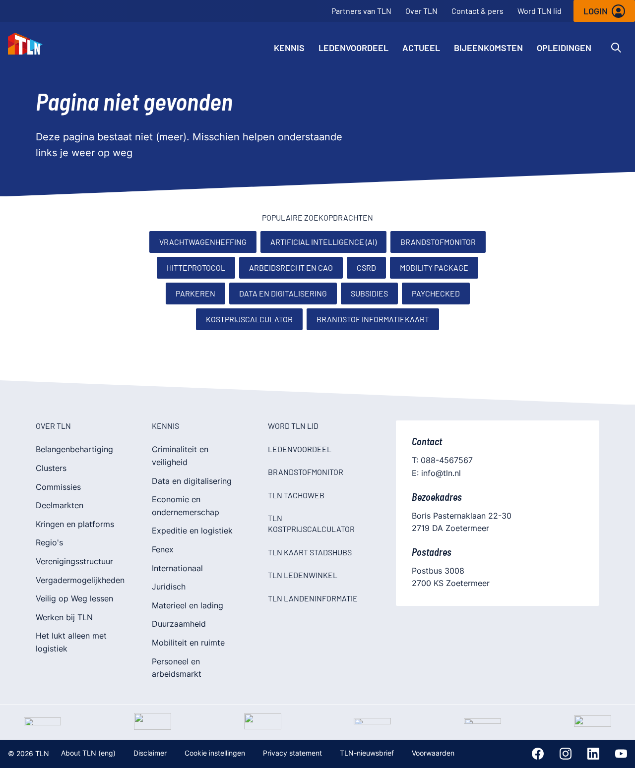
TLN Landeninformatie (313, 598)
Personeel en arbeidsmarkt (176, 667)
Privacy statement (292, 753)
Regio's (49, 542)
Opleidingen (564, 47)
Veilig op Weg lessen (74, 598)
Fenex (163, 549)
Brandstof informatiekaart (373, 319)
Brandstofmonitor (438, 241)
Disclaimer (150, 753)
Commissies (58, 487)
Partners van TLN (361, 10)
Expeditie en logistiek (192, 530)
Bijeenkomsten (488, 47)
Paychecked (436, 293)
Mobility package (434, 267)
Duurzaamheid (179, 624)
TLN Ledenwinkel (302, 575)
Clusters (51, 468)
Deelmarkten (59, 505)
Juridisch (169, 586)
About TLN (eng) (88, 753)
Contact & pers (477, 10)
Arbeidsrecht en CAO (291, 267)
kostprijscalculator (249, 319)
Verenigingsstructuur (74, 561)
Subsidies (369, 293)
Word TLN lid (539, 10)
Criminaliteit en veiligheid (180, 455)
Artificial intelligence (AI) (323, 241)
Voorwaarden (433, 753)
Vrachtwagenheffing (203, 241)
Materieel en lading (187, 605)
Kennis (289, 47)
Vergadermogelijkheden (80, 580)
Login (595, 10)
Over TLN (421, 10)
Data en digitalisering (283, 293)
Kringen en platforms (75, 524)
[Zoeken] (616, 48)
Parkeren (195, 293)
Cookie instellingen (215, 753)
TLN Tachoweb (296, 495)
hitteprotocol (196, 267)
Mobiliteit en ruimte (188, 643)
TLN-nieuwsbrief (367, 753)
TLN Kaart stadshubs (310, 552)
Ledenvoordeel (353, 47)
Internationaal (177, 568)
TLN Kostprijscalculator (311, 523)
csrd (366, 267)
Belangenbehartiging (74, 449)
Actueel (421, 47)
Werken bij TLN (64, 617)
